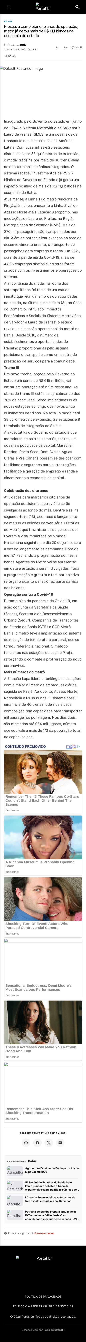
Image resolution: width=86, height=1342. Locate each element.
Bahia (8, 21)
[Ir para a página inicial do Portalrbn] (43, 7)
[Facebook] (37, 1143)
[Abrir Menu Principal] (8, 7)
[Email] (60, 1143)
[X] (49, 1143)
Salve (12, 56)
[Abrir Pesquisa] (77, 7)
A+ (65, 47)
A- (57, 47)
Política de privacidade (43, 1296)
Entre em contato (44, 1233)
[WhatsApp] (26, 1143)
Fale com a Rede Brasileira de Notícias (43, 1306)
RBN (23, 45)
